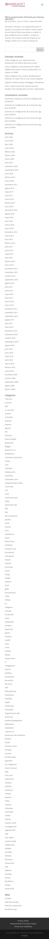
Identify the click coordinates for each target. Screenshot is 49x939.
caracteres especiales (13, 457)
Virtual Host (9, 863)
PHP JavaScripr (10, 691)
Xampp (7, 885)
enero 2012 (9, 305)
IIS (6, 603)
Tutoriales (9, 808)
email (7, 523)
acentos (8, 413)
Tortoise (8, 804)
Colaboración (10, 472)
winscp (7, 878)
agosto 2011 (9, 320)
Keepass (8, 636)
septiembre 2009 (11, 382)
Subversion (9, 779)
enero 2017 (9, 206)
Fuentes (8, 563)
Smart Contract (11, 768)
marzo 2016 (9, 225)
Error (7, 530)
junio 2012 (9, 290)
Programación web (12, 713)
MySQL (7, 655)
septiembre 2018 (11, 170)
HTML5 (7, 600)
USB (6, 834)
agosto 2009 (9, 385)
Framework (9, 556)
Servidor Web (10, 757)
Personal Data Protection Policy (23, 924)
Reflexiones (9, 724)
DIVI (6, 508)
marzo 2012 (9, 301)
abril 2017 (9, 195)
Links (7, 644)
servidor (8, 753)
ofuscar (8, 669)
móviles (8, 651)
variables (8, 852)
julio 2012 (9, 287)
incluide (8, 611)
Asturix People (10, 439)
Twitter (7, 815)
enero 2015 (9, 236)
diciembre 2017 (11, 184)
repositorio (9, 728)
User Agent (9, 837)
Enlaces (8, 527)
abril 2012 (9, 298)
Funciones (9, 567)
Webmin (8, 870)
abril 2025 (9, 144)
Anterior (8, 424)
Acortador (9, 417)
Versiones (9, 859)
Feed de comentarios (13, 905)
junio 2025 (9, 141)
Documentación (11, 516)
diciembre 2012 (11, 268)
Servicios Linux (11, 746)
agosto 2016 (9, 214)
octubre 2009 (10, 378)
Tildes (7, 801)
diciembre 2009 (11, 374)
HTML (7, 596)
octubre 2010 (10, 338)
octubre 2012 (10, 276)
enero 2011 (9, 327)
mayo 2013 (9, 254)
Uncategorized (10, 826)
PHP (6, 687)
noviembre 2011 (11, 312)
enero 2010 (9, 371)
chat (6, 465)
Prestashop (9, 706)
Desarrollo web (36, 21)
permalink (9, 680)
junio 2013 (9, 250)
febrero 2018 (10, 177)
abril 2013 (9, 258)
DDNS (7, 501)
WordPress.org (11, 909)
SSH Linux (9, 775)
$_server (8, 402)
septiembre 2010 (11, 342)
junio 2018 (9, 173)
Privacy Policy (23, 921)
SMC (6, 772)
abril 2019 (9, 163)
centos (7, 461)
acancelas (12, 21)
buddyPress (9, 454)
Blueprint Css (10, 450)
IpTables (8, 625)
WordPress (9, 881)
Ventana (8, 856)
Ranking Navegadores (13, 720)
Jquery (7, 633)
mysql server (10, 658)
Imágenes (9, 607)
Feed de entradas (12, 902)
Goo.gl (7, 574)
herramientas (10, 593)
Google (7, 578)
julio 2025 (9, 137)
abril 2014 (9, 239)
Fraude (7, 560)
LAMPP (7, 640)
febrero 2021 (10, 155)
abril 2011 (9, 323)
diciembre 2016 (11, 210)
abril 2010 (9, 360)
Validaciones (10, 845)
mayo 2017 (9, 192)
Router (7, 742)
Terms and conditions (23, 926)
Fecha (7, 538)
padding (8, 673)
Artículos (8, 435)
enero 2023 (9, 148)
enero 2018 (9, 181)
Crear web (9, 486)
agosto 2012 (9, 283)
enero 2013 (9, 265)
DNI (6, 512)
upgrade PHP (10, 830)
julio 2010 (9, 349)
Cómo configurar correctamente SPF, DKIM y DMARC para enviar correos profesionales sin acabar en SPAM (23, 69)
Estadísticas (9, 534)
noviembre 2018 (11, 166)
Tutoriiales (9, 812)
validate (8, 848)
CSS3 (7, 494)
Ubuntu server (10, 823)
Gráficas (8, 582)
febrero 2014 (10, 243)
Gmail (7, 571)
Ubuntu (8, 819)
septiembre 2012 (11, 280)
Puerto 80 (8, 717)
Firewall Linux (10, 549)
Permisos (8, 684)
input (7, 618)
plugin (7, 702)
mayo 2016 (9, 217)
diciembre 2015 (11, 232)
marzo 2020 (9, 159)
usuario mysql (10, 841)
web (6, 867)
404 (6, 406)
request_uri (9, 731)
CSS (6, 490)
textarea (8, 797)
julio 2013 (9, 247)
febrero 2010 (10, 367)
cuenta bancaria (11, 497)
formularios (9, 552)
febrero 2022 (10, 152)
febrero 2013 (10, 261)
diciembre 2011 (11, 309)
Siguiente (8, 761)
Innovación (9, 614)
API (6, 432)
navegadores (10, 666)
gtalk (7, 589)
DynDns (8, 519)
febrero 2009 (10, 389)
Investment (9, 622)
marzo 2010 (9, 364)
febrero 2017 (10, 203)
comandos (9, 476)
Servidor (8, 750)
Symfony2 (9, 790)
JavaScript (9, 629)
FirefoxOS (8, 545)
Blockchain (9, 443)
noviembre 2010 (11, 334)
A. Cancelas (9, 410)
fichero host (9, 541)
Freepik (24, 935)
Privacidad (9, 709)
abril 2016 (9, 221)
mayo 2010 (9, 356)
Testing (8, 793)
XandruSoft (9, 888)
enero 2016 (9, 228)
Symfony (8, 783)
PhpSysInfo (9, 695)
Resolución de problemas (15, 735)
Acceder (8, 898)
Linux (7, 647)
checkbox (8, 468)
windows (8, 874)
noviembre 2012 (11, 272)
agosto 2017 (9, 188)
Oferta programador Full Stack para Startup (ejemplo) (24, 18)
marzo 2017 (9, 199)
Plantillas (8, 699)
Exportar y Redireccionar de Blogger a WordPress (24, 82)
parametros (9, 677)
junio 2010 (9, 353)
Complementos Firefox (14, 483)
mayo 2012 (9, 294)
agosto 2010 (9, 345)
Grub (7, 585)
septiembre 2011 (11, 316)
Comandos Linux (11, 479)
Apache (8, 428)
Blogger (8, 446)
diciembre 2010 (11, 331)
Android (8, 421)
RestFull (8, 739)
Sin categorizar (11, 764)
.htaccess (8, 399)
